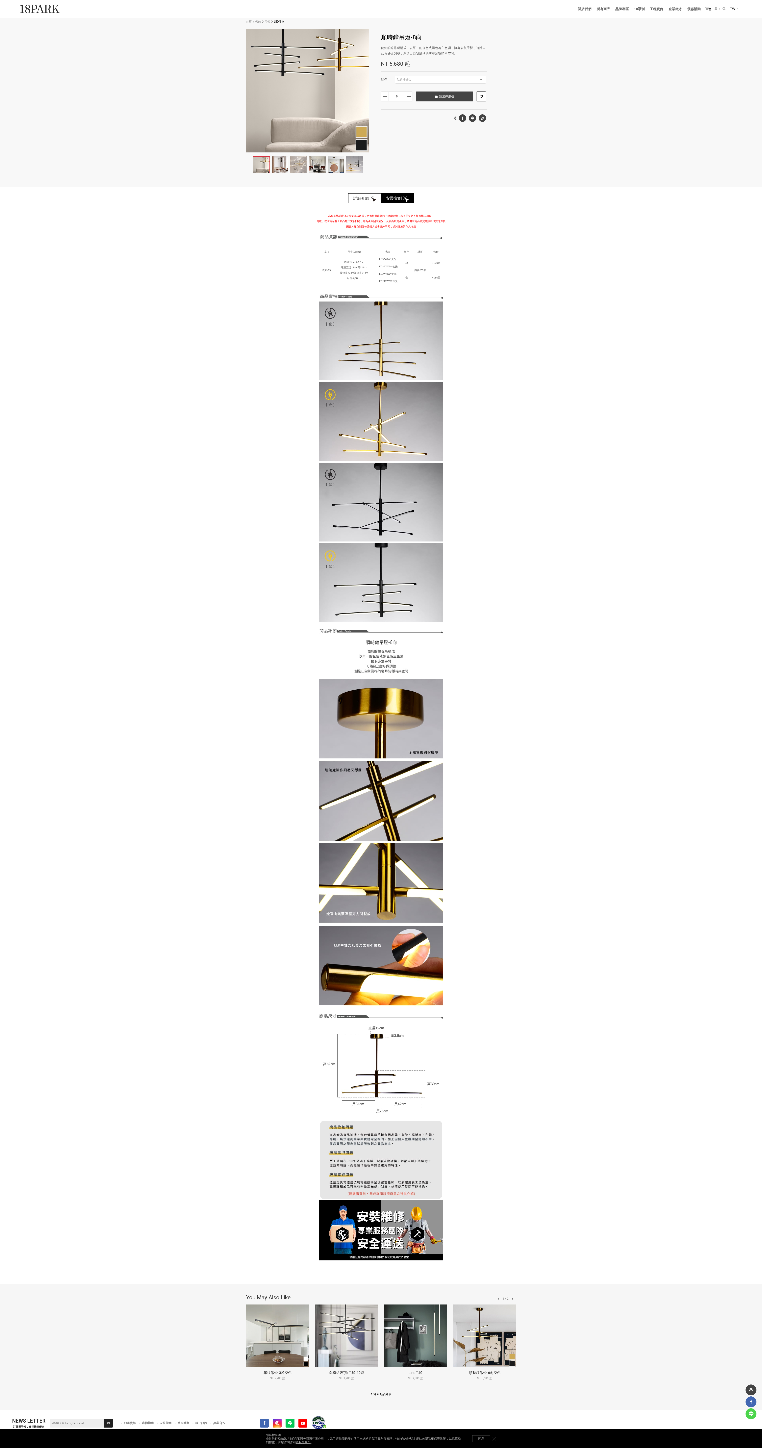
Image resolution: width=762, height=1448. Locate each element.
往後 (512, 1299)
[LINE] (290, 1423)
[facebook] (751, 1401)
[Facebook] (264, 1423)
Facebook (462, 118)
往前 (498, 1299)
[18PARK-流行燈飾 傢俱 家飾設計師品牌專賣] (40, 9)
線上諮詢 (201, 1423)
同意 (481, 1438)
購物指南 (148, 1423)
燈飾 (258, 21)
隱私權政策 (303, 1442)
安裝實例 (394, 198)
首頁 (249, 21)
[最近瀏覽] (751, 1389)
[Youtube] (302, 1423)
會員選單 (718, 9)
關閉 (494, 1439)
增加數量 (409, 96)
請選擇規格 (404, 79)
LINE (472, 118)
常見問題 (184, 1423)
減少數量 (385, 96)
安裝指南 (166, 1423)
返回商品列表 (382, 1394)
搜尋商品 (724, 9)
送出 (108, 1423)
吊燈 (267, 21)
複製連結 (482, 118)
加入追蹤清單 (481, 96)
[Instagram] (277, 1423)
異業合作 (219, 1423)
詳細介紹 (361, 198)
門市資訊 (130, 1423)
